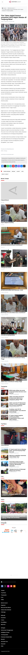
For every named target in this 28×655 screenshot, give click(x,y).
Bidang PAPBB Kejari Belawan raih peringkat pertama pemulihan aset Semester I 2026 (12, 289)
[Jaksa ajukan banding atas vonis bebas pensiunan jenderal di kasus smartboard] (14, 235)
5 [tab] (18, 498)
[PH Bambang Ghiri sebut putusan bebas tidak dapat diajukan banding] (14, 213)
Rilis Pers (3, 624)
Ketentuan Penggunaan (7, 630)
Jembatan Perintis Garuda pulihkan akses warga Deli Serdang (13, 516)
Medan (13, 171)
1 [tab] (10, 498)
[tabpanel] (14, 488)
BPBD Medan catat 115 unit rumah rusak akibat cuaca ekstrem (13, 444)
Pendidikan (4, 622)
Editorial (3, 615)
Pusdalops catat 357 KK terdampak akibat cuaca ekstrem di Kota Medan (17, 411)
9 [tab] (20, 521)
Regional (3, 605)
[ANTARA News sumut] (15, 1)
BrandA (3, 639)
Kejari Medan (7, 171)
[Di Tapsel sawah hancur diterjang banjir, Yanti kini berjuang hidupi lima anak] (4, 451)
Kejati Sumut (5, 174)
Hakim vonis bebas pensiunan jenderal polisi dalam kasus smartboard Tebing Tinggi (12, 381)
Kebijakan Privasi (5, 632)
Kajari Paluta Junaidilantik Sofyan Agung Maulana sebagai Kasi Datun (14, 267)
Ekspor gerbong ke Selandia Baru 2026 (13, 570)
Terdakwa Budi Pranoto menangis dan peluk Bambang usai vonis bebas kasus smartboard (13, 312)
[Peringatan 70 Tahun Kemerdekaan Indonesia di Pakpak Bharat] (14, 190)
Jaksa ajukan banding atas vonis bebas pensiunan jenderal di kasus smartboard (11, 244)
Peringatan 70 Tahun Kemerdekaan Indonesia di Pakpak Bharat (14, 199)
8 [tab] (19, 521)
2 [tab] (12, 498)
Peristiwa (3, 617)
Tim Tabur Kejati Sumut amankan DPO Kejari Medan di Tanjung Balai (12, 10)
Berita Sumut (11, 8)
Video (2, 499)
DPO (23, 171)
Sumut (18, 171)
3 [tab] (14, 498)
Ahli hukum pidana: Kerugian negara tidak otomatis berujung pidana (12, 334)
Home (4, 8)
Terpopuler (4, 386)
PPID (2, 646)
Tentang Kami (4, 634)
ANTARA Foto (4, 641)
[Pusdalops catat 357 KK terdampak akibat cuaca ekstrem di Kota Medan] (4, 411)
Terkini (2, 590)
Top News (4, 424)
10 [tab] (22, 521)
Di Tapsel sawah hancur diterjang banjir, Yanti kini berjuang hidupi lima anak (17, 451)
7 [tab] (17, 521)
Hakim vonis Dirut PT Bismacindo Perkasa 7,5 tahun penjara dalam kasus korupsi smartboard (17, 404)
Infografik (3, 523)
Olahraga (3, 612)
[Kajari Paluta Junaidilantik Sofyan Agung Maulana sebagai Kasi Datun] (14, 258)
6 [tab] (15, 521)
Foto (2, 476)
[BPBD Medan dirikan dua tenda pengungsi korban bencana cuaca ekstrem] (4, 392)
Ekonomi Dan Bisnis (6, 607)
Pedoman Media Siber (6, 637)
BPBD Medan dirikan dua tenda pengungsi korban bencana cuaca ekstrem (17, 392)
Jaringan (3, 627)
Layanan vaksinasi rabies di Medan (13, 494)
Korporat (3, 643)
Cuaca (2, 620)
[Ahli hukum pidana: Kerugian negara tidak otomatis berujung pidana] (14, 325)
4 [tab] (16, 498)
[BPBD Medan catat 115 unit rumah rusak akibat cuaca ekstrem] (14, 435)
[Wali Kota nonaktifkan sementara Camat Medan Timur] (4, 457)
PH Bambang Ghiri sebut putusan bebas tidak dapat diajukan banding (13, 222)
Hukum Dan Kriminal (6, 609)
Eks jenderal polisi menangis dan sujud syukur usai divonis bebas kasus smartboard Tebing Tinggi (13, 358)
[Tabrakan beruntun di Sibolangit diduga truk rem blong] (4, 471)
